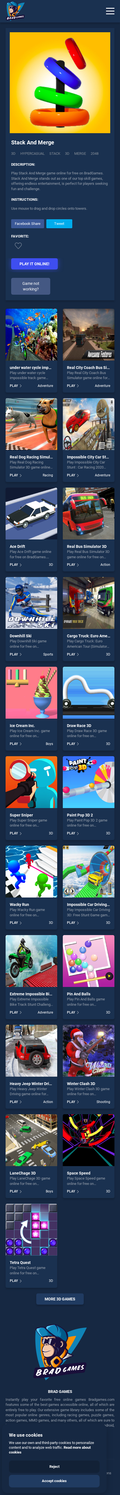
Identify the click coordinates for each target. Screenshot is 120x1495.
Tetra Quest (20, 1262)
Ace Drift (17, 546)
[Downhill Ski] (31, 603)
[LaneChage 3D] (31, 1140)
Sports (48, 654)
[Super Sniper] (31, 782)
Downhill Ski (21, 636)
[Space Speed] (88, 1140)
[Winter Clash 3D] (88, 1051)
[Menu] (110, 11)
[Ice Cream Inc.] (31, 693)
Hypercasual (32, 153)
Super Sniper (21, 815)
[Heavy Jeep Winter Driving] (31, 1051)
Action (105, 565)
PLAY (14, 386)
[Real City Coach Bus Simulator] (88, 335)
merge (80, 153)
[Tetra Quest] (31, 1230)
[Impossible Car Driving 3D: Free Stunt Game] (88, 872)
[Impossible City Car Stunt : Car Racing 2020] (88, 424)
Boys (49, 744)
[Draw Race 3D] (88, 693)
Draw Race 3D (79, 725)
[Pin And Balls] (88, 961)
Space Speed (78, 1173)
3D (13, 153)
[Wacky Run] (31, 872)
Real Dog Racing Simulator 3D (36, 457)
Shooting (103, 1102)
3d (67, 153)
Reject (54, 1466)
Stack (54, 153)
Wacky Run (19, 904)
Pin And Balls (78, 994)
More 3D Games (60, 1299)
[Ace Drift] (31, 513)
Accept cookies (54, 1481)
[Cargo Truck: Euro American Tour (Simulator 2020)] (88, 603)
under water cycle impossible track (40, 367)
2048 (95, 153)
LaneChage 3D (23, 1173)
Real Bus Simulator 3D (87, 546)
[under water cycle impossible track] (31, 335)
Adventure (45, 386)
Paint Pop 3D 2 (80, 815)
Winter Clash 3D (81, 1083)
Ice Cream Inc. (22, 725)
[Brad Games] (12, 11)
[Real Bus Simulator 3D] (88, 513)
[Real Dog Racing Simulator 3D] (31, 424)
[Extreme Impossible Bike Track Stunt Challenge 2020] (31, 961)
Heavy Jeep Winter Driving (33, 1083)
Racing (48, 475)
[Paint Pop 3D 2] (88, 782)
